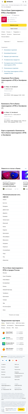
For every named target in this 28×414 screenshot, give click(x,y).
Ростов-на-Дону (7, 306)
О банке (3, 32)
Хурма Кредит (9, 332)
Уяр (4, 257)
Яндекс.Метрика (12, 410)
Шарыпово (5, 260)
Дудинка (5, 213)
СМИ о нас (17, 364)
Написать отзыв (14, 25)
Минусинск (5, 240)
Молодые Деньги (10, 343)
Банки (7, 5)
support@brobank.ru (6, 385)
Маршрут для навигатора (11, 56)
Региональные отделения (11, 68)
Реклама (3, 374)
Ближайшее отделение (10, 50)
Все (26, 168)
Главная (3, 5)
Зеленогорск (6, 219)
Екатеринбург (6, 283)
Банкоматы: (20, 41)
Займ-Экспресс (9, 348)
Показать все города (14, 314)
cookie (14, 408)
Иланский (5, 223)
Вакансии (3, 372)
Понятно (21, 409)
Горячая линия (16, 34)
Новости (3, 34)
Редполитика (17, 369)
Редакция (17, 367)
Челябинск (5, 293)
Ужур (4, 253)
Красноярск (6, 233)
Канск (4, 226)
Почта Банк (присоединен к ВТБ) (16, 5)
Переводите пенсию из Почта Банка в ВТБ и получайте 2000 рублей (9, 184)
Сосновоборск (6, 250)
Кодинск (5, 230)
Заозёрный (8, 6)
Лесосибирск (6, 236)
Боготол (5, 203)
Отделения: (7, 41)
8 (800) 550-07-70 (8, 114)
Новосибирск (6, 279)
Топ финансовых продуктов (12, 59)
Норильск (5, 246)
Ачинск (4, 199)
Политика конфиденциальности (19, 373)
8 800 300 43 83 (18, 385)
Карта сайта (17, 379)
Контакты (9, 34)
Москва (5, 273)
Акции (9, 181)
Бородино (5, 206)
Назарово (5, 243)
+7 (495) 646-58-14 (16, 114)
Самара (5, 299)
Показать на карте (8, 90)
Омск (4, 310)
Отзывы (9, 32)
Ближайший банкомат (10, 53)
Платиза (8, 337)
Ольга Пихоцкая (8, 189)
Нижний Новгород (7, 289)
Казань (4, 286)
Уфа (4, 303)
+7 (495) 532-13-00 (8, 89)
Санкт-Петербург (7, 276)
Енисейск (5, 216)
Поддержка (17, 32)
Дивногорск (6, 209)
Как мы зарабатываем (6, 377)
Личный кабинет (5, 36)
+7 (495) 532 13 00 (13, 17)
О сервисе (3, 364)
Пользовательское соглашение (18, 376)
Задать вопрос (14, 28)
